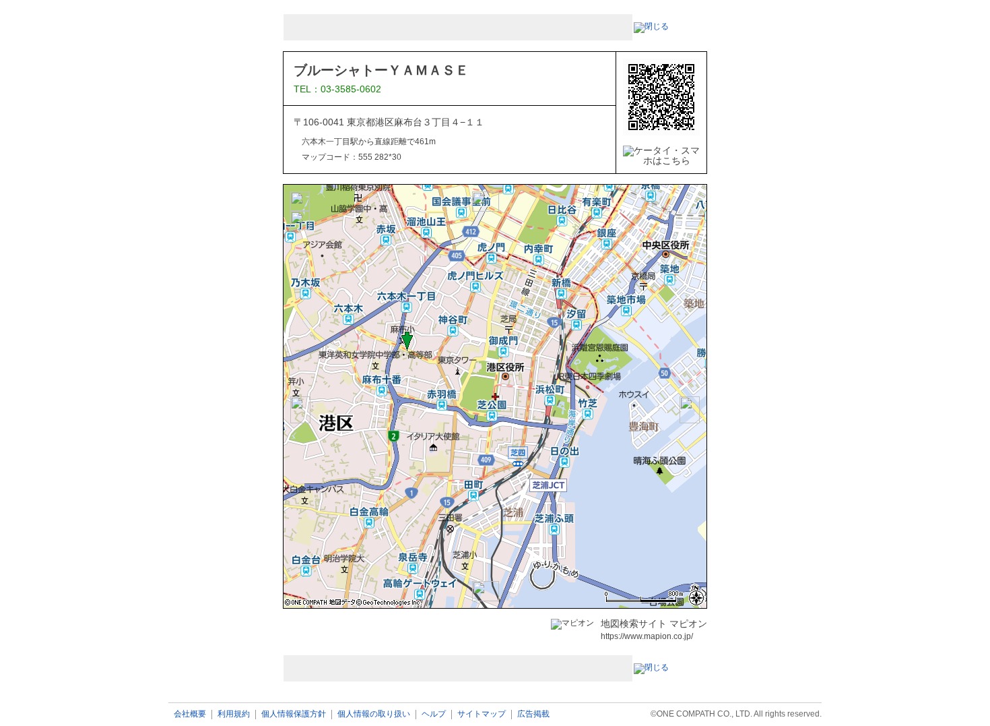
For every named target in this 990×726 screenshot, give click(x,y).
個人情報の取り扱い (373, 714)
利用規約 (234, 714)
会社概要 (190, 714)
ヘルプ (434, 714)
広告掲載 (533, 714)
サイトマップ (481, 714)
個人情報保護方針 (293, 714)
